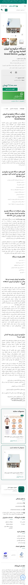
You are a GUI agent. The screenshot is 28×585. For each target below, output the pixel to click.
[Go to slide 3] (12, 35)
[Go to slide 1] (15, 35)
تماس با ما (22, 522)
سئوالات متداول (9, 522)
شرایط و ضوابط (9, 524)
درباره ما (23, 524)
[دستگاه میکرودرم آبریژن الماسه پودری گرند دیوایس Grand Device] (13, 461)
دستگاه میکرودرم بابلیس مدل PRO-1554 (13, 437)
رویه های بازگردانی (21, 540)
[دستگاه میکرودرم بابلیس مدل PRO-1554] (13, 425)
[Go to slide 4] (11, 35)
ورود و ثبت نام (21, 543)
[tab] (22, 109)
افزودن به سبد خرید (10, 89)
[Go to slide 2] (14, 35)
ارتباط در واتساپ (18, 96)
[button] (23, 25)
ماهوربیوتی (22, 101)
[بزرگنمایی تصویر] (22, 34)
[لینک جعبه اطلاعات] (13, 489)
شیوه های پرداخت (21, 538)
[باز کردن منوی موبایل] (25, 5)
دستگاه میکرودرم (17, 80)
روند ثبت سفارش (21, 536)
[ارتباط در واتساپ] (21, 93)
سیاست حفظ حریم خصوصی (8, 527)
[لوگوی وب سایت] (13, 6)
